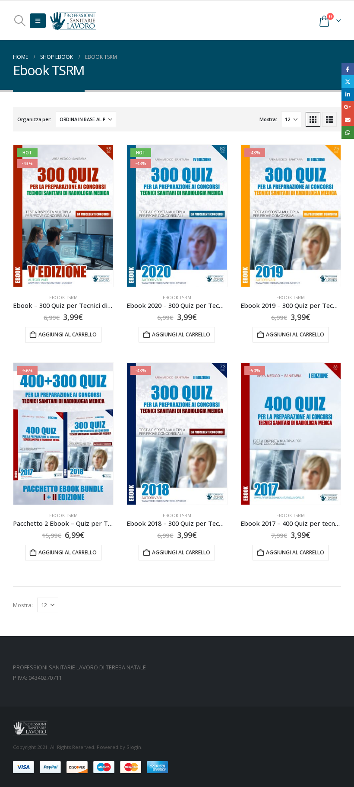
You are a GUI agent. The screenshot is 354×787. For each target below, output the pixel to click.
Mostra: (268, 119)
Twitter (347, 81)
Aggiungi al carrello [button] (67, 334)
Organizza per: (34, 119)
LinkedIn (347, 94)
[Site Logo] (73, 20)
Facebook (347, 69)
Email (347, 119)
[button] (19, 20)
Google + (347, 107)
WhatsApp (347, 132)
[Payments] (90, 766)
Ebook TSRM (63, 297)
